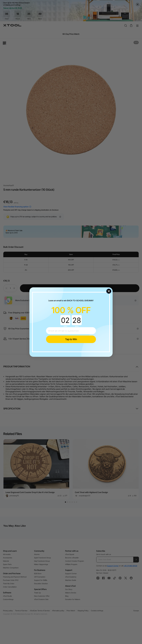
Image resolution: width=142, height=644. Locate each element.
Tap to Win (71, 339)
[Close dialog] (108, 291)
